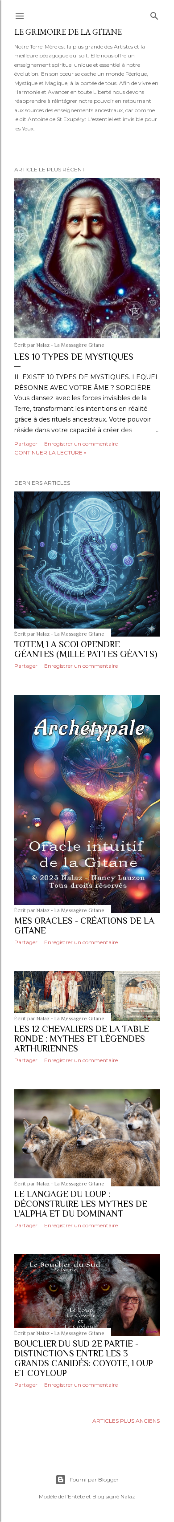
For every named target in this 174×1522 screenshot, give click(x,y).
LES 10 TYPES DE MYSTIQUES (73, 356)
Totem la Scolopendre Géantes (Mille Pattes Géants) (85, 649)
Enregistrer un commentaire (81, 443)
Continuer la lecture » (50, 452)
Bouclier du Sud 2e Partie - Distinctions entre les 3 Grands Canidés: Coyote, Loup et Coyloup (83, 1358)
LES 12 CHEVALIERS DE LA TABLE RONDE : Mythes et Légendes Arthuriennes (81, 1038)
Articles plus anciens (126, 1420)
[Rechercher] (154, 14)
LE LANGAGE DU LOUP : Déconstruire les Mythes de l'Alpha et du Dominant (80, 1203)
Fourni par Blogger (94, 1479)
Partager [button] (25, 443)
